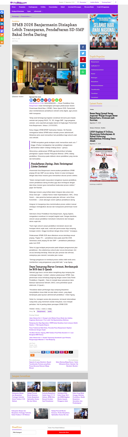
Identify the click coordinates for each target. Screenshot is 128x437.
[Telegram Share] (83, 65)
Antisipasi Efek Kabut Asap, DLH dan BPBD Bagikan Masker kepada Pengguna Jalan (64, 397)
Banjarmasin (33, 105)
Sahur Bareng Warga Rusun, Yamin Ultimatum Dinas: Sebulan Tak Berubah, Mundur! (67, 363)
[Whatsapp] (56, 100)
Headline (103, 128)
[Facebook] (31, 100)
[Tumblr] (57, 352)
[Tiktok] (71, 352)
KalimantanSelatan (97, 85)
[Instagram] (62, 352)
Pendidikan (15, 21)
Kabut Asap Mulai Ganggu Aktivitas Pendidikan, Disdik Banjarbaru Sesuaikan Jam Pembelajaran (79, 398)
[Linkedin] (42, 100)
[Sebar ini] (83, 47)
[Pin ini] (83, 59)
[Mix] (53, 100)
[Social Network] (115, 2)
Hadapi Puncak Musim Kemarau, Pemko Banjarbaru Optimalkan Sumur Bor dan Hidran (33, 397)
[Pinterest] (45, 100)
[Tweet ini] (83, 53)
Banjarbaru (94, 81)
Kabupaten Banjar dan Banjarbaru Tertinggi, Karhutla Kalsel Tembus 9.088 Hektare (18, 397)
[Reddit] (38, 100)
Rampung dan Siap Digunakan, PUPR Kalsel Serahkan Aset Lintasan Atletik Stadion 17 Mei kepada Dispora (53, 324)
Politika (92, 109)
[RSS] (32, 355)
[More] (60, 100)
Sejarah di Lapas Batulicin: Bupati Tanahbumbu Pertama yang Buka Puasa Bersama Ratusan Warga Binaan (40, 364)
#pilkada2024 (95, 66)
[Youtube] (66, 352)
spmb (49, 311)
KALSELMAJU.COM (36, 103)
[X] (34, 100)
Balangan (94, 77)
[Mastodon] (49, 100)
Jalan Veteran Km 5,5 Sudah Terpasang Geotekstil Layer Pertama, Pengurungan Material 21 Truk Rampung (50, 338)
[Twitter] (48, 352)
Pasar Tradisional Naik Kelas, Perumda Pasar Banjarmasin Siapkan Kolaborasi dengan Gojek (50, 329)
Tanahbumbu (95, 89)
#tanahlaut (94, 97)
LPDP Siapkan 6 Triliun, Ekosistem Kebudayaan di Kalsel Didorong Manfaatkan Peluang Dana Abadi (102, 136)
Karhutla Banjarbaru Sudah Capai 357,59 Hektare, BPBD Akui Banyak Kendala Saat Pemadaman (48, 397)
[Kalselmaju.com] (18, 3)
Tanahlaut (94, 93)
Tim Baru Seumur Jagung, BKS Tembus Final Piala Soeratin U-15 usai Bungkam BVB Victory (51, 334)
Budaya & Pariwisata (95, 128)
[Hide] (0, 46)
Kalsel (93, 74)
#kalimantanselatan (97, 70)
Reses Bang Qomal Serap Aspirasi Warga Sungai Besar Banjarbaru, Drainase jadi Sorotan (104, 116)
